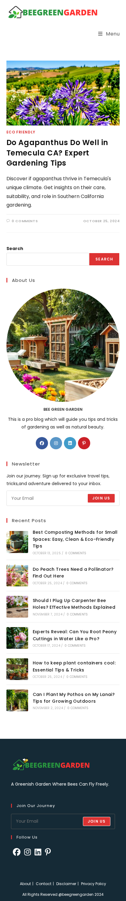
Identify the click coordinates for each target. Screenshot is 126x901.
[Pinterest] (84, 443)
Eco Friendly (20, 132)
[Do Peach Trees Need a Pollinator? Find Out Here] (17, 575)
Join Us (101, 498)
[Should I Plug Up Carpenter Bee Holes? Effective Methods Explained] (17, 607)
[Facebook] (42, 443)
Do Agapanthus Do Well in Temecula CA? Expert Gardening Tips (57, 152)
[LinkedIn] (70, 443)
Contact (43, 883)
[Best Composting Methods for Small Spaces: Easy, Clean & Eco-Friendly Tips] (17, 542)
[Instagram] (56, 443)
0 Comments (25, 221)
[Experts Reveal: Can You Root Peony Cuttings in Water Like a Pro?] (17, 638)
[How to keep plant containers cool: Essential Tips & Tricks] (17, 669)
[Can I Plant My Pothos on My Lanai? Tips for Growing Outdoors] (17, 700)
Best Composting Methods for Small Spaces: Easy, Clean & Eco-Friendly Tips (75, 539)
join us (97, 821)
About (25, 883)
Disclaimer (66, 883)
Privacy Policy (93, 883)
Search (14, 248)
